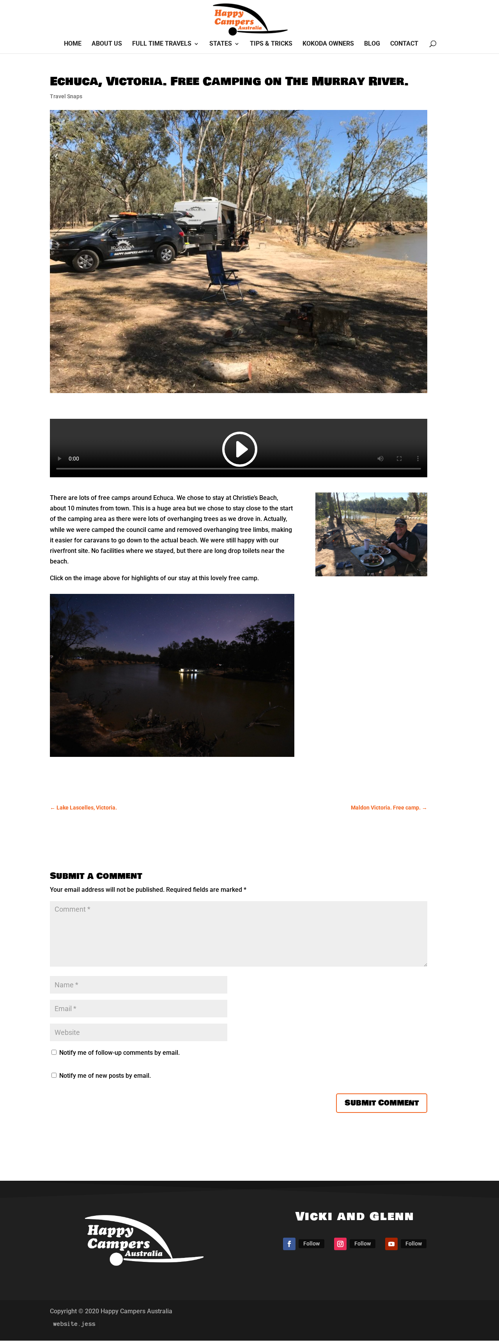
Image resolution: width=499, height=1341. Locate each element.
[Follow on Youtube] (391, 1244)
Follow (311, 1243)
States (220, 44)
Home (72, 44)
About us (107, 44)
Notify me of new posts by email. (105, 1075)
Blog (372, 44)
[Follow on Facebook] (289, 1244)
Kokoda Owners (328, 44)
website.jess (74, 1324)
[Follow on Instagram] (340, 1244)
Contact (404, 44)
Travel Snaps (66, 96)
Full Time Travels (161, 44)
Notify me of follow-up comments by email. (119, 1052)
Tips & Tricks (271, 44)
